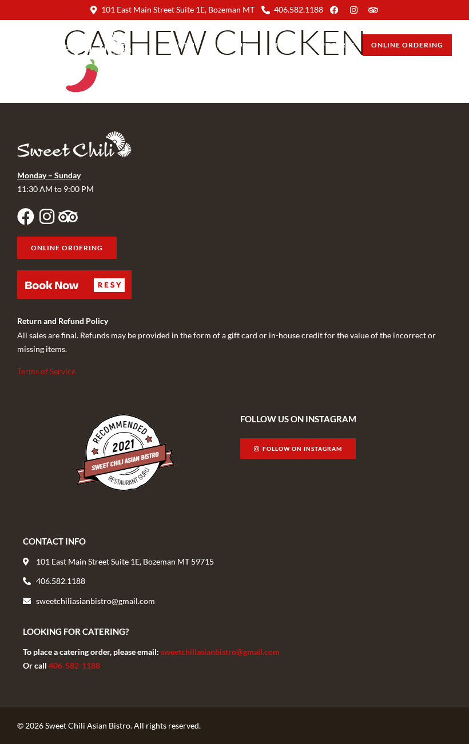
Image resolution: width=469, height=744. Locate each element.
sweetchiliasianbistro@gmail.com (220, 652)
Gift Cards (334, 45)
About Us (229, 45)
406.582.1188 (298, 9)
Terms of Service (46, 371)
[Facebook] (25, 216)
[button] (74, 284)
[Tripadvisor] (68, 216)
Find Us (284, 45)
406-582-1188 (74, 665)
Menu (184, 45)
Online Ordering (407, 45)
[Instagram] (46, 216)
